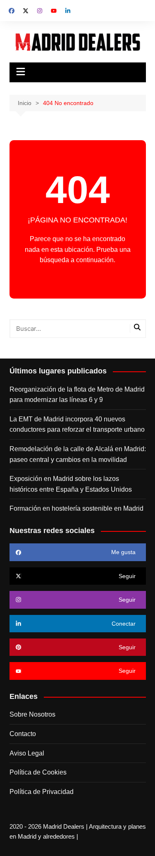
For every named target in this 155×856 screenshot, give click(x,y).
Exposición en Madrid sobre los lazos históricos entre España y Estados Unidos (71, 484)
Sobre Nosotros (32, 714)
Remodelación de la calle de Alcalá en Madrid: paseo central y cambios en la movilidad (78, 454)
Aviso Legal (27, 753)
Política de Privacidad (42, 791)
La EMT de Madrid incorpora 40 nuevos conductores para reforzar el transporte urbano (77, 424)
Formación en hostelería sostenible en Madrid (76, 508)
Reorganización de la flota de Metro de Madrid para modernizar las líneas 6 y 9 (77, 395)
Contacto (23, 733)
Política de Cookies (38, 772)
